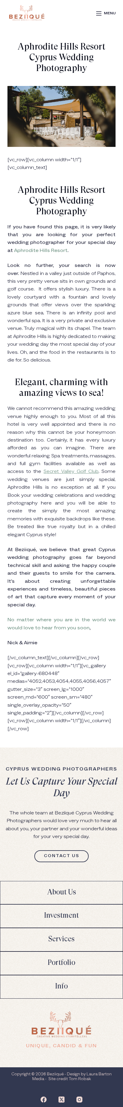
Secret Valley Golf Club (71, 471)
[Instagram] (79, 1100)
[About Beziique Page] (61, 892)
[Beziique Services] (61, 939)
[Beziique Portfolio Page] (61, 963)
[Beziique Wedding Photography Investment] (61, 916)
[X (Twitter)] (61, 1100)
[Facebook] (44, 1100)
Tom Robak (80, 1079)
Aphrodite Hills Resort (40, 250)
